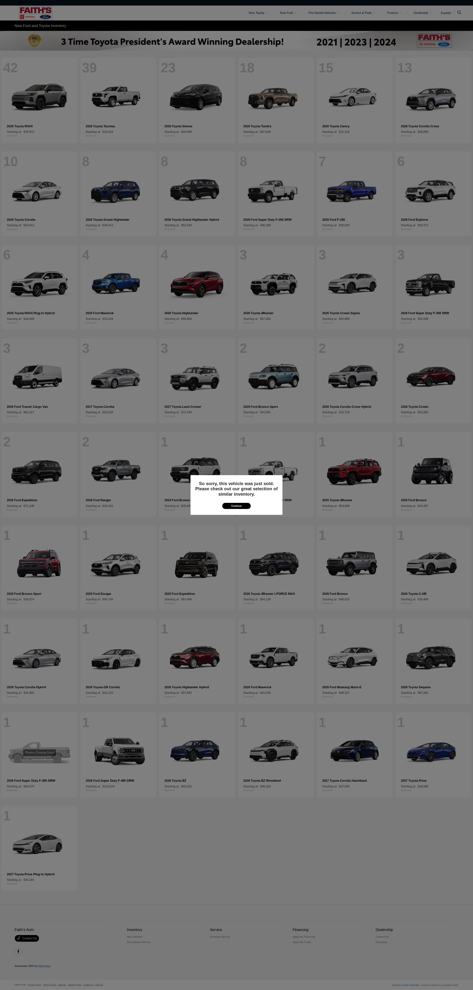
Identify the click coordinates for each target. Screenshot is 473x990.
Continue (236, 506)
